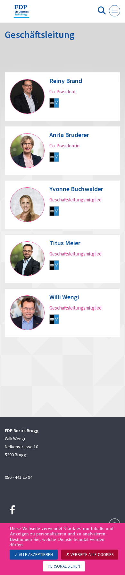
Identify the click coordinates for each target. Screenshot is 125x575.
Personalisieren (64, 566)
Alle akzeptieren (35, 554)
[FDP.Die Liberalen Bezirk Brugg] (21, 14)
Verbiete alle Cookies (91, 554)
